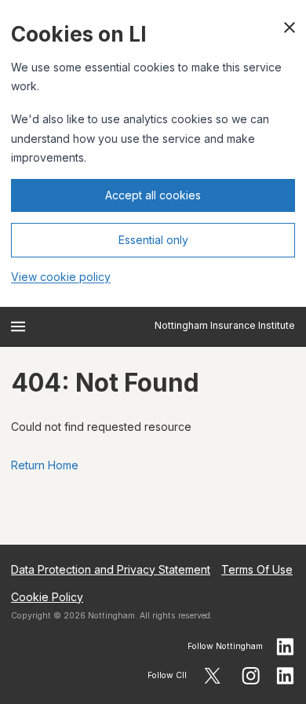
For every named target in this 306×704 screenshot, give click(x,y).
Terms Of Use (257, 569)
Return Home (44, 465)
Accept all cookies (153, 195)
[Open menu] (18, 326)
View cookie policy (61, 276)
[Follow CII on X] (212, 676)
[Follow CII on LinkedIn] (285, 676)
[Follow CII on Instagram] (251, 676)
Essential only (153, 239)
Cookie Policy (47, 597)
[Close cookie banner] (289, 27)
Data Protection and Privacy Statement (110, 569)
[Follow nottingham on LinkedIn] (285, 646)
